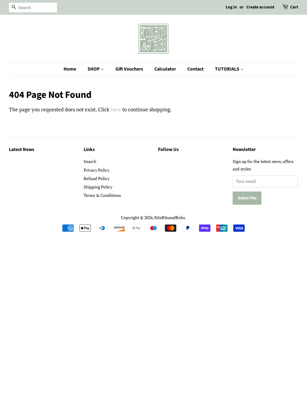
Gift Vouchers (129, 69)
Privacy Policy (96, 170)
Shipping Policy (98, 187)
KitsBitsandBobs (169, 217)
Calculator (165, 69)
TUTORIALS (227, 69)
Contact (195, 69)
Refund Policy (96, 178)
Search (90, 161)
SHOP (94, 69)
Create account (260, 7)
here (116, 109)
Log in (231, 7)
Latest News (21, 149)
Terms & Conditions (102, 195)
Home (70, 69)
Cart (294, 7)
